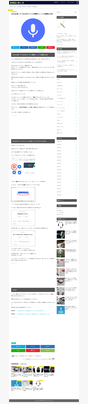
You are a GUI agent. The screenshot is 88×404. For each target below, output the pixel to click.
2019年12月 (59, 169)
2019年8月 (59, 179)
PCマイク (14, 343)
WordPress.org (60, 214)
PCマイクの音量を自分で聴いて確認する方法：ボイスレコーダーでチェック (65, 57)
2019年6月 (59, 185)
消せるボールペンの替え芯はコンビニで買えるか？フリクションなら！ (71, 242)
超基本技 (60, 85)
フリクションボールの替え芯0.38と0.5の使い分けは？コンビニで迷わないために (71, 289)
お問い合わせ (56, 2)
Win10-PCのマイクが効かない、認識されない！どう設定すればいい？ (33, 313)
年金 (58, 120)
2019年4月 (59, 191)
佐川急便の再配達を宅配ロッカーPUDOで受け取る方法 (71, 250)
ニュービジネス (61, 107)
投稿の (59, 210)
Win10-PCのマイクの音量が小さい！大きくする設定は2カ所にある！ (70, 232)
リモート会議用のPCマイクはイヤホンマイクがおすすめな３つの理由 (66, 70)
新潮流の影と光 (17, 3)
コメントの (60, 212)
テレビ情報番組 (61, 98)
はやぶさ (60, 117)
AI (58, 79)
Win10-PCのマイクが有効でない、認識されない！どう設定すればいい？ (71, 279)
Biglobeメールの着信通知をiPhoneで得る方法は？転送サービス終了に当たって (66, 52)
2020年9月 (59, 144)
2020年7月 (59, 150)
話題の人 (59, 132)
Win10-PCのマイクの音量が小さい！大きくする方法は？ (30, 310)
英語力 (59, 129)
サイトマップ (63, 2)
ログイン (58, 208)
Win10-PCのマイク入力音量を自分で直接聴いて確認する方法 (71, 223)
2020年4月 (59, 160)
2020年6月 (59, 153)
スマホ (59, 95)
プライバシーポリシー (71, 2)
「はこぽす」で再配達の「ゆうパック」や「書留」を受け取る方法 (71, 261)
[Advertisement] (33, 126)
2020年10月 (59, 141)
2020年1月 (59, 166)
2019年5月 (59, 188)
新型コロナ (60, 126)
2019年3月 (59, 194)
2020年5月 (59, 157)
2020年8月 (59, 147)
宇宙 (59, 114)
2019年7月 (59, 182)
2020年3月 (59, 163)
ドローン (59, 104)
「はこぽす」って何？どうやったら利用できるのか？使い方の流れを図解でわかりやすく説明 (71, 270)
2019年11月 (59, 172)
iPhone (59, 82)
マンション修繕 (61, 110)
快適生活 (59, 123)
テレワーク (60, 101)
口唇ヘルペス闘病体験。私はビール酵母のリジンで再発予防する (66, 61)
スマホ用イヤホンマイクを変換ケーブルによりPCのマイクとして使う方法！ (71, 298)
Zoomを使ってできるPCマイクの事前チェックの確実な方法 (66, 66)
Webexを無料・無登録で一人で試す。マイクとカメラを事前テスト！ (71, 308)
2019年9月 (59, 176)
